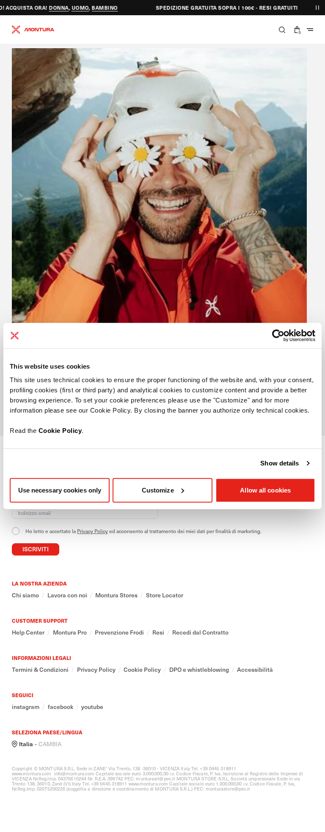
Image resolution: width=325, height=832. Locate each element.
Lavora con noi (67, 595)
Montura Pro (70, 632)
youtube (92, 707)
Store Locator (164, 595)
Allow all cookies (265, 489)
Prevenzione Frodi (119, 632)
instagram (25, 707)
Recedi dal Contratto (200, 632)
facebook (60, 707)
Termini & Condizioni (40, 669)
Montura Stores (116, 595)
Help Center (28, 632)
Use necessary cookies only (60, 489)
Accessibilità (255, 669)
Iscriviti (35, 549)
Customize (158, 489)
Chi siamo (25, 595)
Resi (158, 632)
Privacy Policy (92, 531)
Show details (279, 463)
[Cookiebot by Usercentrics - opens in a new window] (278, 335)
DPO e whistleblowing (199, 669)
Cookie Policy (60, 430)
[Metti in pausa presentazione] (317, 7)
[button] (282, 29)
